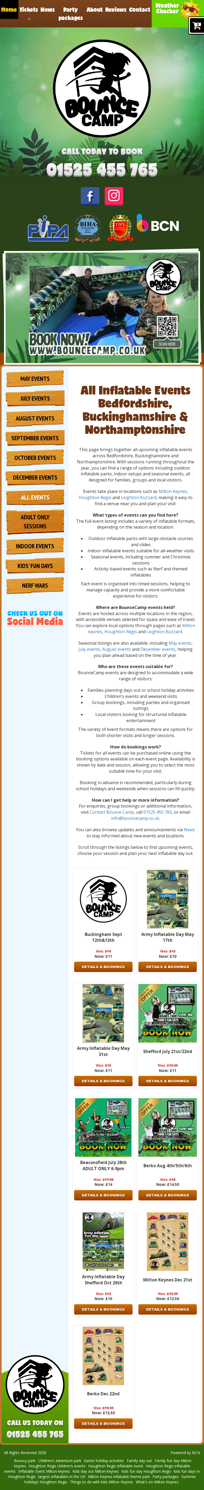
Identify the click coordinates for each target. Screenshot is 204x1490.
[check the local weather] (178, 13)
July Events (35, 398)
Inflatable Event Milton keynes (44, 1471)
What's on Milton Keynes (157, 1481)
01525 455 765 (157, 812)
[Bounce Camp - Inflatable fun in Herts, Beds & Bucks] (102, 88)
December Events (35, 477)
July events (89, 649)
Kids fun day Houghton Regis (146, 1471)
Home (9, 9)
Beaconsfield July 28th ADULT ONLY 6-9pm (103, 1165)
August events (116, 649)
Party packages (71, 13)
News (48, 9)
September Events (35, 438)
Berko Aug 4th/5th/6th (167, 1165)
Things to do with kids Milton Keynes (101, 1481)
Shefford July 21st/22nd (167, 1051)
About (95, 9)
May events (180, 643)
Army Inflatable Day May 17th (167, 937)
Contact (139, 9)
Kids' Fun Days (35, 566)
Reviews (115, 9)
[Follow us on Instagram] (114, 195)
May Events (35, 378)
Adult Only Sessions (35, 521)
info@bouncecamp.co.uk (135, 818)
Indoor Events (35, 546)
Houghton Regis (95, 497)
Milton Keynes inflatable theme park (119, 1476)
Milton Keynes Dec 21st (167, 1280)
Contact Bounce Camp (112, 812)
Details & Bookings (103, 967)
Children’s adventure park (59, 1460)
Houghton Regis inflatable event (115, 1465)
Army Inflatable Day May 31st (103, 1051)
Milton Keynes (173, 491)
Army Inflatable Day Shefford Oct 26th (103, 1280)
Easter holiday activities (104, 1460)
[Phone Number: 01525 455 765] (102, 170)
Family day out (139, 1460)
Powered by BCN (185, 1452)
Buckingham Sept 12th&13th (103, 937)
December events (158, 649)
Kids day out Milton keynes (96, 1471)
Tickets (29, 9)
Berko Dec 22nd (103, 1394)
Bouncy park (25, 1460)
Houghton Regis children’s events (57, 1465)
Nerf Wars (35, 585)
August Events (35, 418)
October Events (35, 458)
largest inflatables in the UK (61, 1476)
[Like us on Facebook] (90, 196)
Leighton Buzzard (138, 497)
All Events (35, 497)
